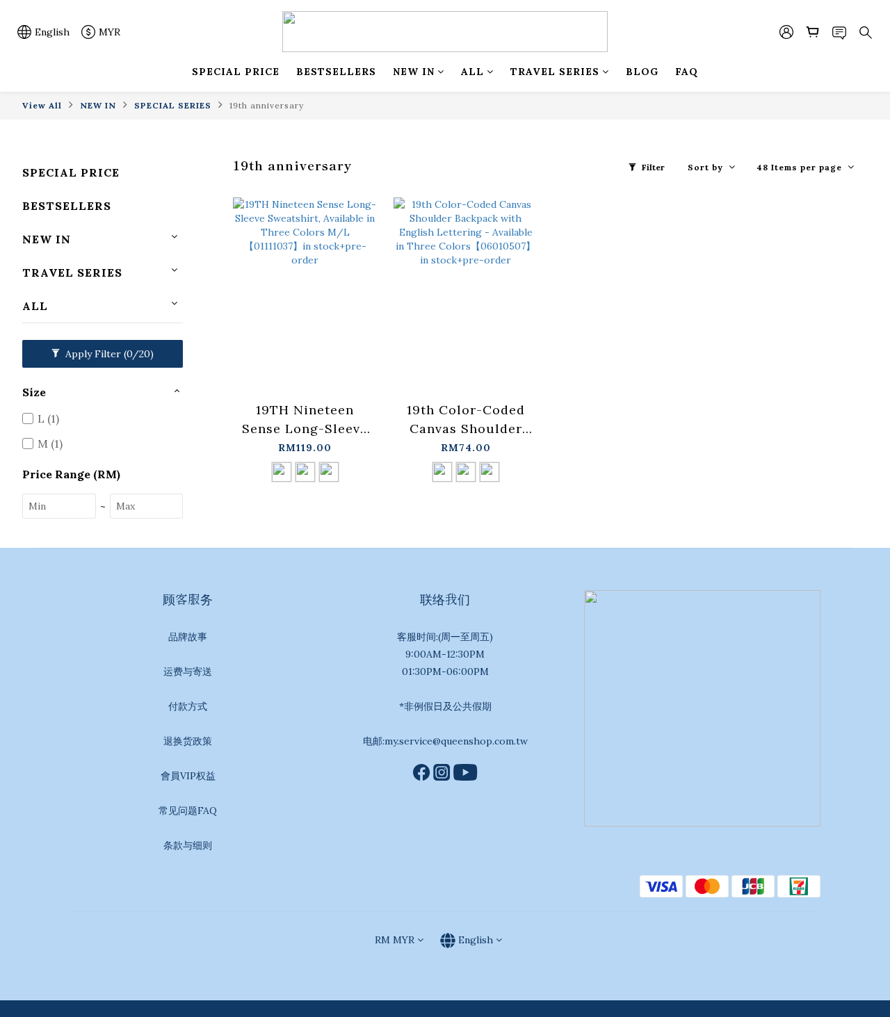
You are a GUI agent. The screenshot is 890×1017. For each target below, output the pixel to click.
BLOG (642, 71)
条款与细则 (187, 845)
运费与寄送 (187, 671)
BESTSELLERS (336, 71)
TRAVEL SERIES (554, 71)
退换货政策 (187, 741)
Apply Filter (108, 354)
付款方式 (187, 706)
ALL (472, 71)
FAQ (686, 71)
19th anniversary (266, 105)
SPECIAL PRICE (236, 71)
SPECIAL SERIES (172, 105)
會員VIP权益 (188, 776)
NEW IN (414, 71)
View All (42, 105)
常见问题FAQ (188, 810)
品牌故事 (187, 636)
